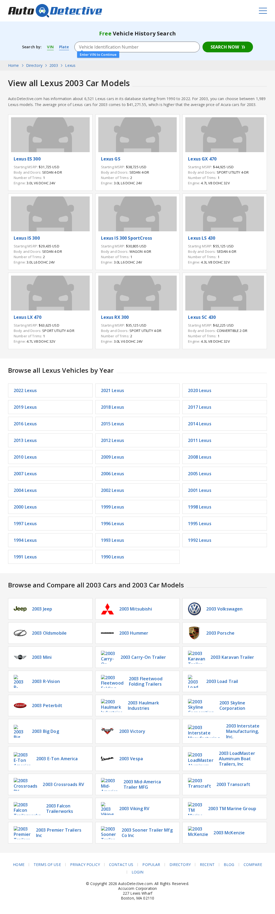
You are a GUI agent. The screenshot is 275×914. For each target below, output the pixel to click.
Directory (180, 864)
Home (18, 864)
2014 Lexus (199, 424)
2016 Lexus (25, 424)
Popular (151, 864)
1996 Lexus (112, 524)
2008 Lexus (199, 457)
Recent (207, 864)
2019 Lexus (25, 407)
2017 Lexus (199, 407)
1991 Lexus (25, 557)
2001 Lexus (199, 490)
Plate (64, 46)
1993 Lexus (112, 540)
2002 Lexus (112, 490)
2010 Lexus (25, 457)
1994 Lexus (25, 540)
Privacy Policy (85, 864)
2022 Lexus (25, 390)
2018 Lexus (112, 407)
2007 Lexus (25, 474)
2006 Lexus (112, 474)
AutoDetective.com (55, 10)
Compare (253, 864)
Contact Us (121, 864)
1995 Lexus (199, 524)
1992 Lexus (199, 540)
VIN (50, 46)
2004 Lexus (25, 490)
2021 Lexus (112, 390)
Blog (229, 864)
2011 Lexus (199, 440)
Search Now (225, 47)
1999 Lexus (112, 507)
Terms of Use (47, 864)
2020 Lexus (199, 390)
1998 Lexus (199, 507)
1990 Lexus (112, 557)
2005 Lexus (199, 474)
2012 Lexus (112, 440)
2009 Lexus (112, 457)
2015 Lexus (112, 424)
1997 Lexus (25, 524)
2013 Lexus (25, 440)
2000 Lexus (25, 507)
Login (138, 872)
